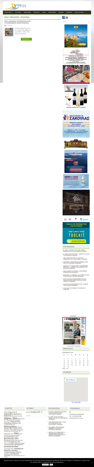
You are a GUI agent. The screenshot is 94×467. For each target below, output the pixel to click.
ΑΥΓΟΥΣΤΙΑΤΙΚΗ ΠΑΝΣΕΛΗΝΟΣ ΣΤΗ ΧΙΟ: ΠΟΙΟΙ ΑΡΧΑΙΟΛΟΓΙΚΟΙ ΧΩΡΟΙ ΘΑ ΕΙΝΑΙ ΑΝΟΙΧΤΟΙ (75, 280)
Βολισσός (8, 416)
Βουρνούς (14, 416)
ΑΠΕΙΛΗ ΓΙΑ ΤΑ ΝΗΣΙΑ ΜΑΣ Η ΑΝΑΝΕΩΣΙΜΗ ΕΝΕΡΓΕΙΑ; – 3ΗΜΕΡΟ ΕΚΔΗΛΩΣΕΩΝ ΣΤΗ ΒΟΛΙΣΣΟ (75, 267)
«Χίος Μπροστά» (9, 412)
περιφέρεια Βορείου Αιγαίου (13, 449)
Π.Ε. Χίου (13, 430)
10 (68, 361)
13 (80, 361)
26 (75, 365)
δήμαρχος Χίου (15, 441)
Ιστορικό (28, 412)
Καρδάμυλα (15, 423)
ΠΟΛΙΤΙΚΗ (36, 12)
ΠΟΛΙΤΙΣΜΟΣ (52, 12)
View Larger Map (76, 402)
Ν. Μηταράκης (15, 428)
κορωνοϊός (10, 444)
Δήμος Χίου (11, 418)
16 (64, 363)
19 (75, 363)
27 (80, 365)
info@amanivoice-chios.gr (76, 418)
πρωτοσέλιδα (71, 346)
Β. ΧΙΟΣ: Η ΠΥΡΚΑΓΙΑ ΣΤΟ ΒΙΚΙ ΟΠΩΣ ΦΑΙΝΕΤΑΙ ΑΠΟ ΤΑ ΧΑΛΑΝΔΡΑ (74, 250)
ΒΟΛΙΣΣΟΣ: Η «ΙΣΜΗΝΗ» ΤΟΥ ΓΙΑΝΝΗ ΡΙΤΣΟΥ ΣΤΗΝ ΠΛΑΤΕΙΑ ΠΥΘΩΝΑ (76, 275)
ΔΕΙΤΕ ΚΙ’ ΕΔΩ (79, 12)
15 (87, 361)
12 (75, 361)
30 (64, 367)
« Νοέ (63, 368)
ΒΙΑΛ (20, 414)
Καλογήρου (7, 423)
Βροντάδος (20, 416)
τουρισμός (7, 455)
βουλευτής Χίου (11, 438)
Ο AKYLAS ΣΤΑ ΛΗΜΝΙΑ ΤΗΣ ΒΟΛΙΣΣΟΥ (74, 288)
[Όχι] (92, 463)
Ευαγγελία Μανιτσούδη (13, 420)
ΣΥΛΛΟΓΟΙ (18, 12)
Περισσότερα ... (26, 39)
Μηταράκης (10, 426)
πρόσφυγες (14, 454)
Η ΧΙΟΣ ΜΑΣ (8, 12)
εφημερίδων (78, 346)
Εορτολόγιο (73, 316)
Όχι (51, 464)
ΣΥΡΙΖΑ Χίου (14, 431)
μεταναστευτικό (11, 446)
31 (68, 367)
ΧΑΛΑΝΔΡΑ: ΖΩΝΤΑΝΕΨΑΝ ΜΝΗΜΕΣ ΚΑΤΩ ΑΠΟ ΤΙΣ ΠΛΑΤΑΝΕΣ (56, 428)
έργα (11, 435)
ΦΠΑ (12, 433)
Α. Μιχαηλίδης (10, 413)
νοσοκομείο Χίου (9, 448)
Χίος (16, 433)
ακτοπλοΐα (16, 435)
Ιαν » (67, 368)
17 (68, 363)
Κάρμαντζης (15, 422)
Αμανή (16, 414)
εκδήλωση (6, 443)
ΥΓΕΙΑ (44, 12)
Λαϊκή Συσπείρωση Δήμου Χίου (12, 424)
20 (80, 363)
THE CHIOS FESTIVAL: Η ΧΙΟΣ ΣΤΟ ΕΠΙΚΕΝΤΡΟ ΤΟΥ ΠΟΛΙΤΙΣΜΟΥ (73, 258)
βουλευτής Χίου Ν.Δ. (10, 440)
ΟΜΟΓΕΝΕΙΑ (27, 12)
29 (87, 365)
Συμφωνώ (45, 464)
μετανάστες (19, 444)
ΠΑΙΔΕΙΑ (61, 12)
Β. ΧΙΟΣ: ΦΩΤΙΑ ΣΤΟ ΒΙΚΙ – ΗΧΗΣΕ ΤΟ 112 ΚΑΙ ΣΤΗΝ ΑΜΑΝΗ (58, 417)
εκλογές (11, 443)
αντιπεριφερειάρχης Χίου (11, 436)
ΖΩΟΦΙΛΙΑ (69, 12)
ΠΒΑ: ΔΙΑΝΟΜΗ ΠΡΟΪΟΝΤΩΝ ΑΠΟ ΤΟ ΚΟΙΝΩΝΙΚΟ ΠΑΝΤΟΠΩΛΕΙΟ (17, 22)
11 (72, 361)
